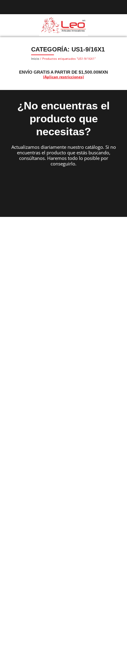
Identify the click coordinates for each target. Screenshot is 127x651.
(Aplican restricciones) (63, 76)
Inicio (35, 58)
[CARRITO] (118, 25)
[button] (7, 25)
